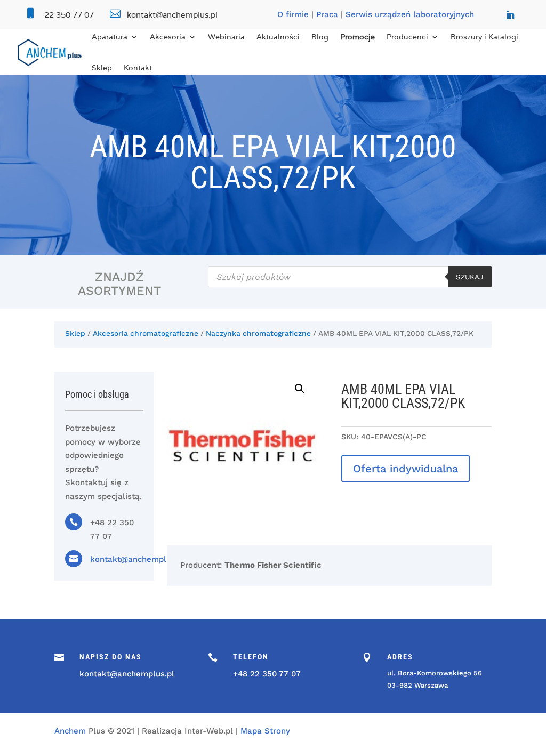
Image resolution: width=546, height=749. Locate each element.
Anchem (70, 731)
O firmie (293, 14)
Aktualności (278, 37)
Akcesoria (168, 37)
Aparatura (109, 37)
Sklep (102, 68)
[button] (299, 388)
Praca (327, 14)
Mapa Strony (265, 731)
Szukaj (470, 277)
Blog (319, 37)
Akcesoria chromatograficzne (145, 333)
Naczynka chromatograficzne (258, 333)
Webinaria (226, 37)
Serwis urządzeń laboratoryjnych (410, 14)
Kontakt (138, 68)
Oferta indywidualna (405, 468)
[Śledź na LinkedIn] (510, 14)
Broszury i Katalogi (484, 37)
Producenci (407, 37)
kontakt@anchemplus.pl (137, 559)
